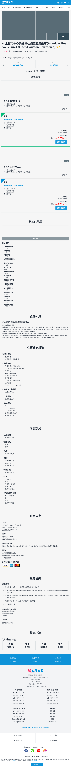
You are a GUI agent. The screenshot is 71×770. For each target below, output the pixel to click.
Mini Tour (45, 7)
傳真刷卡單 (52, 722)
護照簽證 (52, 711)
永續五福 (58, 658)
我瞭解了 (37, 764)
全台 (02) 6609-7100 (18, 722)
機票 (53, 7)
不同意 (13, 760)
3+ (65, 95)
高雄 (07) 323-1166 (18, 703)
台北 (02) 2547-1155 (18, 692)
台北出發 (5, 7)
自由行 (37, 7)
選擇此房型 (61, 142)
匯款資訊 (52, 714)
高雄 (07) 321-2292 (18, 716)
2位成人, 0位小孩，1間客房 (35, 71)
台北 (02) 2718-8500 (53, 692)
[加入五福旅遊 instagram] (45, 750)
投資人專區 (35, 658)
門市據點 (53, 735)
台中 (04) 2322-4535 (53, 698)
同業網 (53, 740)
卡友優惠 (52, 716)
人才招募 (13, 661)
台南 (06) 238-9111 (18, 700)
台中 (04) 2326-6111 (18, 698)
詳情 (64, 109)
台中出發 (28, 7)
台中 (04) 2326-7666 (18, 714)
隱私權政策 (35, 661)
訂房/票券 (61, 7)
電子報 (52, 719)
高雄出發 (17, 7)
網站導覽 (58, 661)
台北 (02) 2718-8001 (18, 711)
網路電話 (18, 735)
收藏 (5, 51)
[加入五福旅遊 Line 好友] (61, 2)
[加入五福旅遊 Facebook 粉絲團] (26, 750)
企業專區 (18, 740)
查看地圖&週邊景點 (41, 51)
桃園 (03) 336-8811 (18, 695)
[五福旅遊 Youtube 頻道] (38, 750)
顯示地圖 (35, 238)
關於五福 (13, 658)
